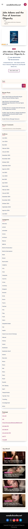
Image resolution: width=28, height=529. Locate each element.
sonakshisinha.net (13, 5)
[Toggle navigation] (2, 4)
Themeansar (14, 527)
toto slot (4, 416)
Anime (3, 234)
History (4, 340)
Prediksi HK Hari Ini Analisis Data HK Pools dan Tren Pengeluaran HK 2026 (13, 108)
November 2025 (6, 158)
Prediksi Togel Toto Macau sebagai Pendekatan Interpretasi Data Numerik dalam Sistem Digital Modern (14, 114)
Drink (3, 296)
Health (4, 330)
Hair (3, 327)
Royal (3, 378)
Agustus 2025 (5, 169)
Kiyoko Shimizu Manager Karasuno (10, 119)
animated (4, 230)
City (3, 268)
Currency (4, 285)
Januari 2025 (5, 193)
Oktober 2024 (5, 203)
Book (14, 48)
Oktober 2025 (5, 162)
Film (3, 309)
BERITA (4, 244)
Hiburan (4, 337)
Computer (4, 275)
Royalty (4, 382)
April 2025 (4, 182)
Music (3, 365)
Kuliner (4, 354)
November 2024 (6, 200)
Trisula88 (4, 439)
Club (3, 272)
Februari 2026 (5, 148)
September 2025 (6, 165)
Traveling (4, 399)
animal (4, 227)
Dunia (3, 299)
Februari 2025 (5, 189)
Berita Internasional (7, 251)
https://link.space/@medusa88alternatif (12, 422)
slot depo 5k (5, 429)
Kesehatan (5, 347)
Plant (3, 375)
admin (11, 57)
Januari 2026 (5, 151)
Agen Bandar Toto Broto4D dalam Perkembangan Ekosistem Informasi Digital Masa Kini (13, 103)
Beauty (4, 241)
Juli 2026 (4, 138)
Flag (3, 313)
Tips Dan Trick (5, 396)
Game (3, 320)
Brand (3, 258)
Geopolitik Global (6, 323)
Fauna (3, 303)
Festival (4, 306)
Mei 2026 (4, 145)
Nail (3, 368)
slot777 (4, 436)
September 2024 (6, 207)
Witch (3, 406)
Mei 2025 (4, 179)
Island (3, 344)
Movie (3, 361)
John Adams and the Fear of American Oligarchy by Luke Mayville (14, 54)
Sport (3, 389)
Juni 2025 (4, 176)
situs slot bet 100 (6, 433)
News (3, 371)
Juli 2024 (4, 213)
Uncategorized (6, 402)
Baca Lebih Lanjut (14, 70)
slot (3, 419)
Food (3, 316)
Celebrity (4, 265)
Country (4, 278)
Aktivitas (4, 223)
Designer (4, 289)
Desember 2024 (6, 196)
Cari (3, 81)
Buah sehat (5, 261)
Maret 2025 (5, 186)
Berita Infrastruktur (7, 247)
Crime (3, 282)
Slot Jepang (5, 385)
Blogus (21, 525)
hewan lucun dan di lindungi (9, 334)
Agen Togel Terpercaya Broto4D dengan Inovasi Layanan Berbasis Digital (12, 97)
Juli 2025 (4, 172)
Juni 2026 (4, 141)
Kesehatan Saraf (6, 351)
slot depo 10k (5, 426)
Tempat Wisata (6, 392)
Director (4, 292)
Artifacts (4, 237)
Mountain (4, 358)
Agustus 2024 (5, 210)
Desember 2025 (6, 155)
